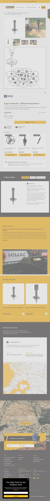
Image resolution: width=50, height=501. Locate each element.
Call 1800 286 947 (37, 474)
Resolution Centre (8, 475)
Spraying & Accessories (9, 465)
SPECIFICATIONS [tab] (41, 177)
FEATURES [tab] (33, 177)
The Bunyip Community (38, 459)
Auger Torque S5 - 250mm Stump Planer (36, 307)
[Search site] (27, 7)
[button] (45, 92)
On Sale (20, 459)
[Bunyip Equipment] (9, 7)
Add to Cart (24, 154)
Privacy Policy (41, 496)
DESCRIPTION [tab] (25, 177)
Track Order (6, 473)
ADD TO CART (31, 122)
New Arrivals (21, 457)
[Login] (39, 7)
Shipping (6, 477)
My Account (6, 471)
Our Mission (35, 457)
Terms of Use (34, 496)
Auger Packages (7, 463)
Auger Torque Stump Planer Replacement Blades (10, 148)
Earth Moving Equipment (9, 457)
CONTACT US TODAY (25, 423)
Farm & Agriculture (8, 461)
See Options (11, 154)
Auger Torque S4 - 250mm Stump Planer (13, 307)
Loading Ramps (7, 459)
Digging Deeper (36, 461)
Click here (10, 165)
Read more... (5, 240)
